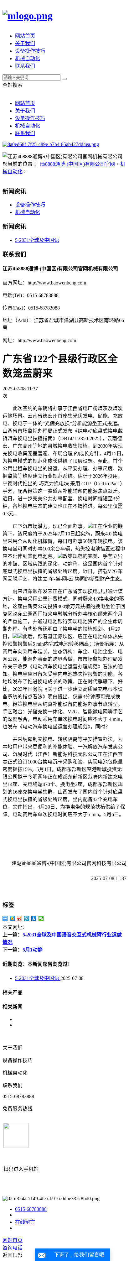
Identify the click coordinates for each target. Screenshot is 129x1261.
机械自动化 (27, 58)
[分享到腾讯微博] (26, 918)
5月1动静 (33, 949)
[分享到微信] (41, 918)
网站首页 (25, 36)
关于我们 (25, 43)
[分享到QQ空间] (12, 918)
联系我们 (25, 66)
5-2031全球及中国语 (37, 240)
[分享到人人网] (34, 918)
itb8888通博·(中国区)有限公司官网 (77, 164)
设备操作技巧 (30, 51)
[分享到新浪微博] (19, 918)
